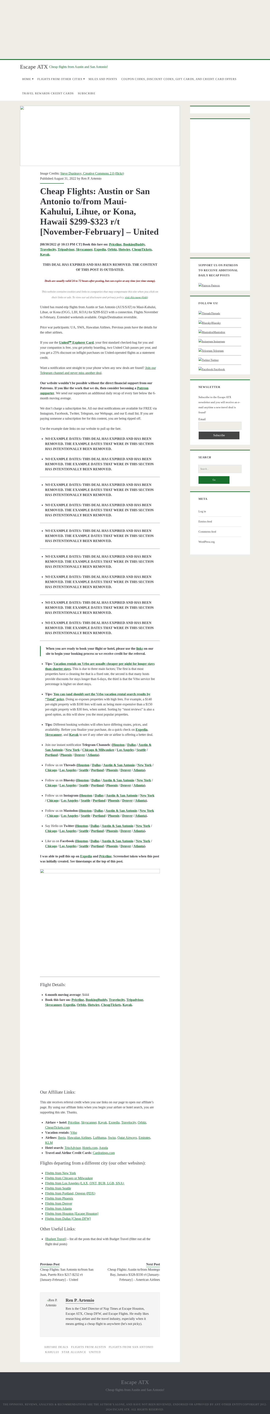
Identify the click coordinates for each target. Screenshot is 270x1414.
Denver (79, 755)
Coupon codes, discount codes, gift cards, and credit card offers (178, 79)
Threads (215, 313)
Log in (202, 511)
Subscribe (86, 93)
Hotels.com (89, 1148)
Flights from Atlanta (58, 1208)
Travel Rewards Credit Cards (48, 93)
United (95, 1352)
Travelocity (48, 249)
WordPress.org (206, 541)
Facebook (219, 369)
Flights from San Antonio (131, 1347)
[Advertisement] (135, 29)
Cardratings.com (104, 1153)
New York (72, 750)
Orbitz (112, 249)
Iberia (62, 1137)
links (139, 648)
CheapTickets (142, 249)
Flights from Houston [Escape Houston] (71, 1213)
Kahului (52, 1352)
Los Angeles (125, 750)
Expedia (100, 249)
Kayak (45, 254)
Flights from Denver (58, 1203)
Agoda (103, 1148)
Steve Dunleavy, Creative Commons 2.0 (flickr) (92, 173)
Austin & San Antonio (119, 765)
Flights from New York (60, 1173)
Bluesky (216, 322)
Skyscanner (84, 249)
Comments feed (207, 531)
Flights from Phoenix (59, 1198)
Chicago (51, 770)
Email (202, 419)
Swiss (112, 1137)
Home (26, 79)
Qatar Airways (127, 1137)
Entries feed (205, 521)
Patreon (215, 285)
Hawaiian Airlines (79, 1137)
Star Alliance (74, 1352)
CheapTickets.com (57, 1127)
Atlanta (92, 755)
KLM (49, 1142)
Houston (119, 745)
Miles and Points (103, 79)
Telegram (218, 350)
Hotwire (124, 249)
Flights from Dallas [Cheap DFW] (68, 1218)
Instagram (219, 341)
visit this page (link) (136, 297)
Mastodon (219, 332)
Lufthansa (99, 1137)
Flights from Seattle (58, 1188)
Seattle (141, 750)
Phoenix (66, 755)
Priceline (115, 244)
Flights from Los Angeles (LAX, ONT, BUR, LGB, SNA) (85, 1183)
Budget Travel (55, 1239)
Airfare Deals (56, 1347)
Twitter (214, 360)
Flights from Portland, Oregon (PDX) (70, 1193)
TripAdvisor (73, 1148)
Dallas (131, 745)
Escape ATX (34, 67)
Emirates (144, 1137)
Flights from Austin (88, 1347)
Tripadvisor (66, 249)
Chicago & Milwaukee (98, 750)
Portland (51, 755)
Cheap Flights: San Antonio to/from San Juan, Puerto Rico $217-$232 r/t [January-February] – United (66, 1274)
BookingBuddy (134, 244)
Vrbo (73, 1132)
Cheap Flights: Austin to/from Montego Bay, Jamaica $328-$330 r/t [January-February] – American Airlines (134, 1274)
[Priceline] (100, 915)
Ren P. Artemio (91, 178)
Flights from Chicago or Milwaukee (69, 1178)
